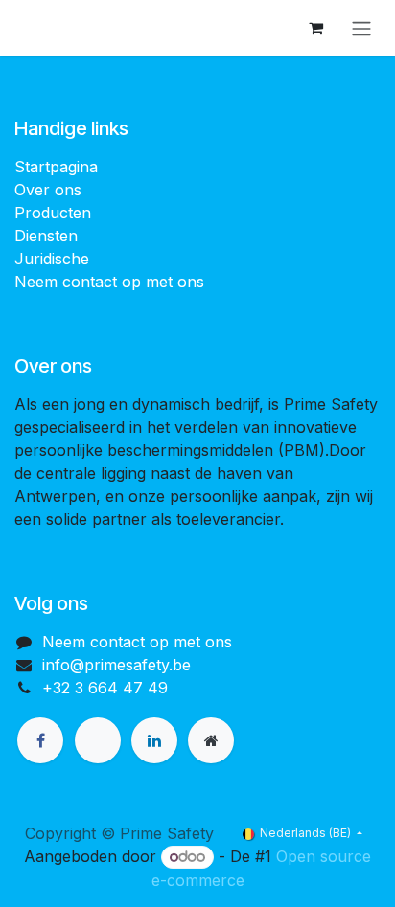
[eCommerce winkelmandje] (315, 28)
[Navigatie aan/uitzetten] (361, 28)
